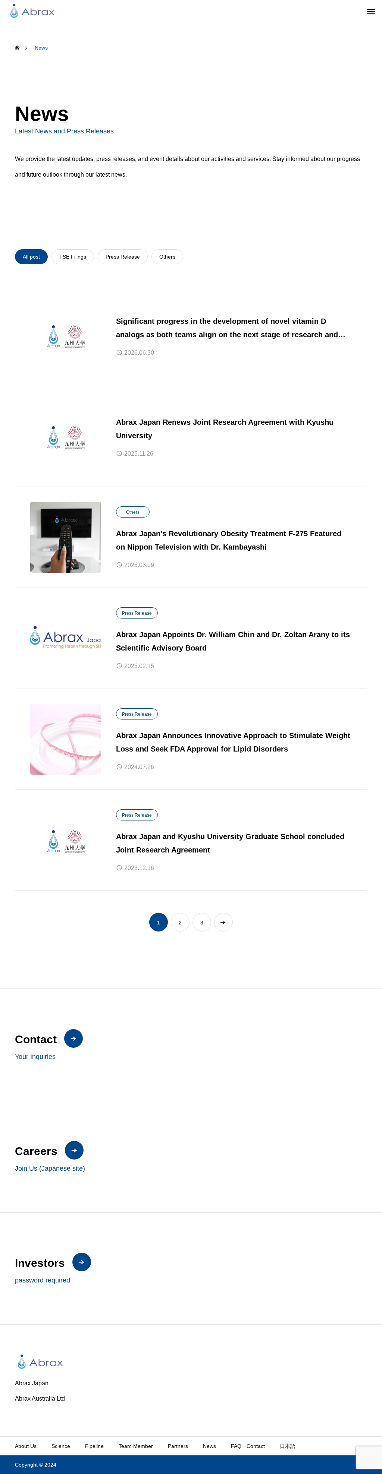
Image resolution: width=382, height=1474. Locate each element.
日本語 (287, 1446)
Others (133, 512)
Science (60, 1446)
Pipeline (94, 1446)
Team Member (136, 1446)
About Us (26, 1446)
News (209, 1446)
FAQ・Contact (248, 1446)
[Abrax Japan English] (32, 11)
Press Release (137, 613)
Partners (178, 1446)
